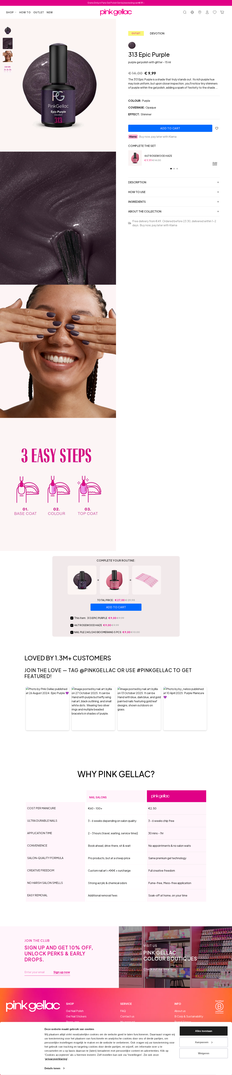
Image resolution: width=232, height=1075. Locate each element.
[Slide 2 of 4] (8, 43)
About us (180, 1011)
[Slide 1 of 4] (8, 30)
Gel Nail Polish (75, 1011)
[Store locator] (199, 12)
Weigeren (203, 1053)
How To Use (136, 192)
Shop (10, 12)
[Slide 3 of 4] (8, 56)
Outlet (38, 12)
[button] (47, 708)
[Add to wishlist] (217, 128)
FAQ (123, 1011)
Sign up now (61, 972)
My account (127, 1022)
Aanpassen (201, 1042)
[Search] (184, 12)
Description (137, 182)
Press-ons (72, 1022)
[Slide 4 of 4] (8, 69)
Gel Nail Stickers (76, 1016)
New (50, 12)
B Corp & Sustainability (188, 1016)
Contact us (127, 1016)
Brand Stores (182, 1022)
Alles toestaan (203, 1031)
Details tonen (52, 1068)
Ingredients (137, 201)
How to (25, 12)
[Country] (192, 12)
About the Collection (144, 211)
